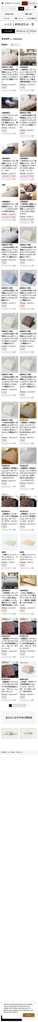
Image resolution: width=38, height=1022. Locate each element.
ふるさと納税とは (32, 18)
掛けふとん (14, 44)
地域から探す (28, 14)
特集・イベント (19, 18)
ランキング (6, 18)
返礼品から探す (9, 14)
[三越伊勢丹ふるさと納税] (11, 3)
